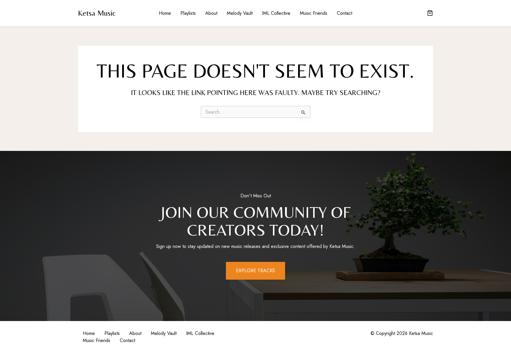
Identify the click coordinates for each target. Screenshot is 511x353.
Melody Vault (240, 13)
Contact (344, 13)
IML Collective (276, 13)
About (211, 13)
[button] (430, 13)
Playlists (188, 13)
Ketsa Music (97, 13)
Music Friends (313, 13)
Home (165, 13)
